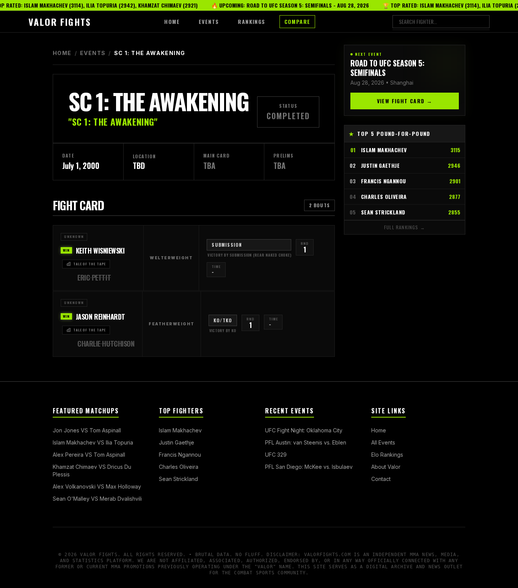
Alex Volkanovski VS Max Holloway (97, 486)
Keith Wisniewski (100, 250)
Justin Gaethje (176, 442)
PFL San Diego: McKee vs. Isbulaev (309, 466)
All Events (383, 442)
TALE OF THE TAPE (89, 263)
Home (62, 53)
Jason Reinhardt (100, 317)
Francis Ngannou (180, 454)
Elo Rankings (387, 454)
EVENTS (209, 21)
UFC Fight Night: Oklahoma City (303, 430)
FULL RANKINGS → (404, 227)
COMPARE (297, 21)
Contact (381, 479)
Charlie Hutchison (105, 343)
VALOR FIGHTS (59, 22)
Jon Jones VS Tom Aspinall (87, 430)
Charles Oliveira (178, 466)
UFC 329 (276, 454)
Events (92, 53)
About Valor (385, 466)
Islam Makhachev (180, 430)
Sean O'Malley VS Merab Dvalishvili (97, 498)
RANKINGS (251, 21)
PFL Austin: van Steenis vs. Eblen (305, 442)
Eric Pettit (94, 277)
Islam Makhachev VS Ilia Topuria (93, 442)
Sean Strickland (178, 479)
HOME (172, 21)
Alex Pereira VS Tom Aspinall (89, 454)
